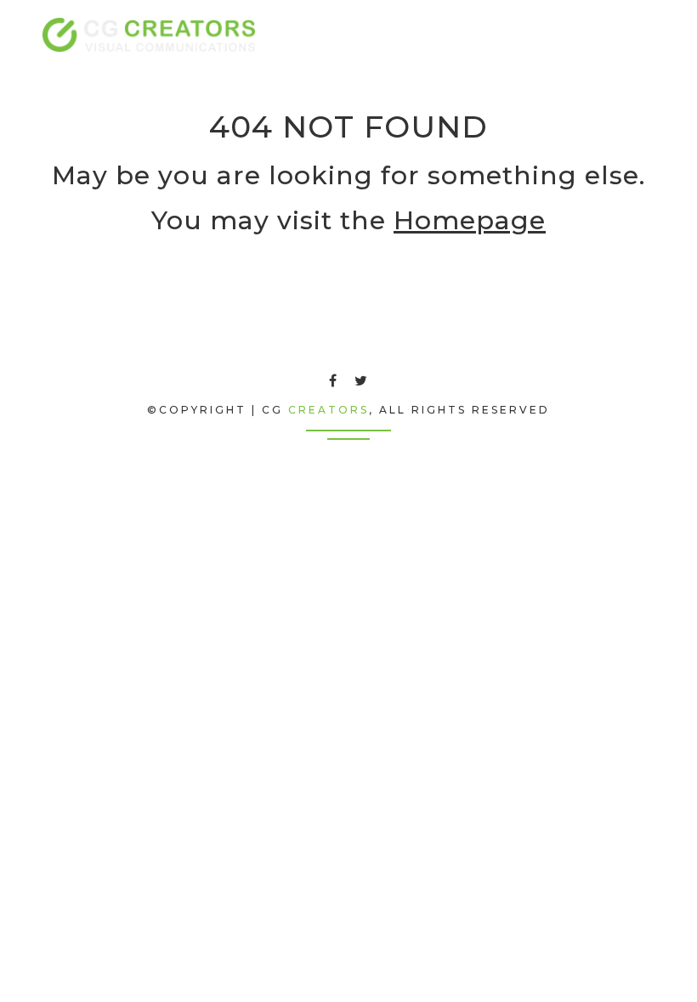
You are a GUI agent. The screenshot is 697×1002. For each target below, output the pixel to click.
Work (459, 34)
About (324, 34)
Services (393, 34)
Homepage (470, 220)
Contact (526, 34)
